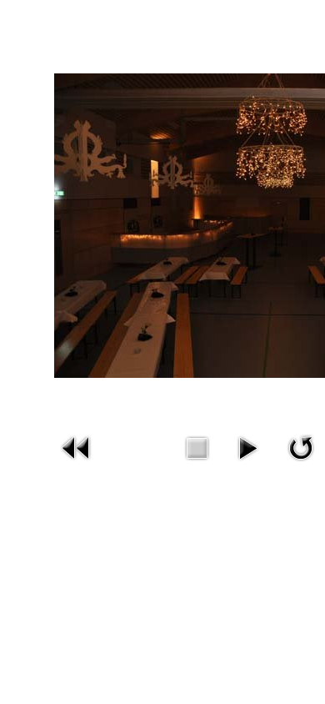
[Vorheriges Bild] (77, 446)
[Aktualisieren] (300, 446)
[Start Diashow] (248, 446)
